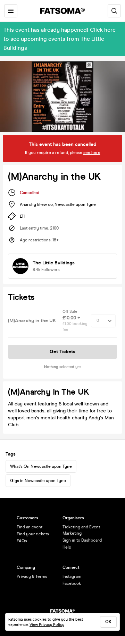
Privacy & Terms (32, 576)
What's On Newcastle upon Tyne (41, 466)
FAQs (22, 540)
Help (66, 547)
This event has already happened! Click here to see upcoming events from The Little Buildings (59, 38)
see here (91, 152)
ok (108, 621)
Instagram (71, 576)
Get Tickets (62, 352)
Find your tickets (33, 534)
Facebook (71, 583)
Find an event (29, 527)
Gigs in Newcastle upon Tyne (38, 480)
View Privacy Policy (47, 624)
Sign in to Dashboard (82, 540)
